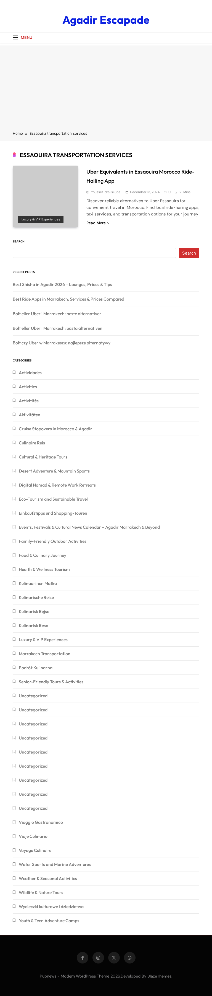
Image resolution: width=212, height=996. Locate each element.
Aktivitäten (29, 414)
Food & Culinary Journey (42, 555)
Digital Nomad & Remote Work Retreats (57, 485)
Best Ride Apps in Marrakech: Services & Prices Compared (68, 299)
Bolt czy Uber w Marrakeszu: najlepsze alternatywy (61, 343)
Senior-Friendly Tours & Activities (51, 681)
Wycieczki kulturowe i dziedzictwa (51, 906)
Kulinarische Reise (36, 597)
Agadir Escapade (106, 19)
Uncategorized (33, 695)
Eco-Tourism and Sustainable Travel (53, 499)
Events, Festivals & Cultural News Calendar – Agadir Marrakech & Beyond (89, 527)
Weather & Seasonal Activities (48, 878)
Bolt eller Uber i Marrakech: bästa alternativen (57, 328)
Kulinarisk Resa (33, 625)
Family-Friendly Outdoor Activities (52, 541)
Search (19, 241)
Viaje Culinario (33, 836)
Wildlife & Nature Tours (41, 892)
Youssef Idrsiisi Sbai (106, 192)
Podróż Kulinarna (35, 667)
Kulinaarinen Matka (38, 583)
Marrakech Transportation (44, 653)
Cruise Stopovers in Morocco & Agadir (55, 428)
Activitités (29, 400)
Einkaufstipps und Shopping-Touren (53, 513)
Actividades (30, 372)
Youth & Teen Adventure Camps (49, 920)
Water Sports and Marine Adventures (55, 864)
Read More (96, 222)
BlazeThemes (159, 976)
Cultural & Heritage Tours (43, 457)
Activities (28, 386)
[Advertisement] (106, 84)
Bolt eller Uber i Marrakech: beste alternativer (57, 313)
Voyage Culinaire (35, 850)
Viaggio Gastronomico (41, 822)
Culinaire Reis (32, 443)
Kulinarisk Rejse (34, 611)
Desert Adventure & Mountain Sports (54, 471)
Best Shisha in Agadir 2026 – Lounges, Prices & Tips (62, 284)
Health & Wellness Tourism (44, 569)
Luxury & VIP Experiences (41, 219)
